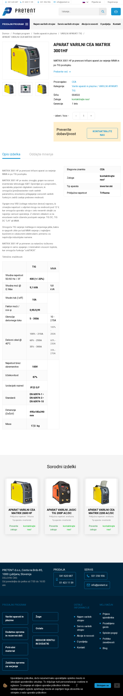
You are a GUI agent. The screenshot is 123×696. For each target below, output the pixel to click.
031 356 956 (45, 2)
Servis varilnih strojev (68, 24)
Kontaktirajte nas (102, 133)
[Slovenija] (85, 2)
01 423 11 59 (27, 2)
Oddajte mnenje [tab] (41, 154)
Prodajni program (13, 24)
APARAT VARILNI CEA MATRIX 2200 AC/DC (101, 511)
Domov (5, 33)
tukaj (72, 685)
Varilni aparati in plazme (84, 86)
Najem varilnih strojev (44, 24)
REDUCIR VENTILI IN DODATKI (45, 642)
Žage (39, 616)
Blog (105, 648)
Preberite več (61, 71)
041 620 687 (13, 2)
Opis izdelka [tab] (11, 154)
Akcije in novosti (90, 24)
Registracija (113, 2)
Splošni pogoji (110, 632)
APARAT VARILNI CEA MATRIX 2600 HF (22, 511)
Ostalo (39, 628)
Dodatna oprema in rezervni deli (14, 634)
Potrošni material (10, 649)
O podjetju (105, 24)
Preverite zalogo (13, 528)
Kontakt (117, 24)
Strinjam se (103, 685)
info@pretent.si (63, 2)
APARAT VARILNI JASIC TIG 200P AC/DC (61, 511)
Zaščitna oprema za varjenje (14, 664)
